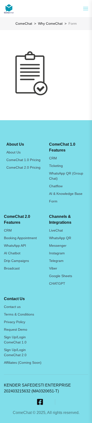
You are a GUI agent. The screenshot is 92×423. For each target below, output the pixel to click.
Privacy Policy (14, 322)
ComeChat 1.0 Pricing (23, 160)
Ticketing (56, 166)
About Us (13, 152)
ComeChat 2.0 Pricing (23, 167)
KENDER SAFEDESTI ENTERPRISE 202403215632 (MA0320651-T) (37, 388)
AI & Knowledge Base (65, 194)
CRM (53, 158)
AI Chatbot (12, 253)
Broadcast (12, 268)
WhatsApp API (15, 245)
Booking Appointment (20, 238)
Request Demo (15, 329)
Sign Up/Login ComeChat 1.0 (15, 339)
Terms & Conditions (19, 314)
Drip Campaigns (16, 261)
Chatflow (56, 186)
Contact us (12, 307)
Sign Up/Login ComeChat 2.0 (15, 352)
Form (53, 201)
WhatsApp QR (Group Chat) (66, 175)
